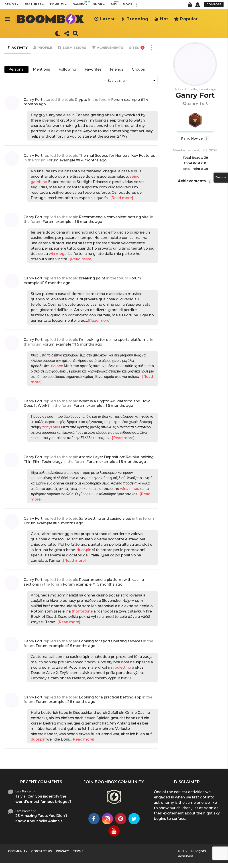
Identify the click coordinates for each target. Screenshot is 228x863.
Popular (189, 18)
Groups (138, 69)
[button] (136, 4)
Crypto (81, 100)
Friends (116, 69)
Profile (45, 48)
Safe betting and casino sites (105, 518)
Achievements (110, 48)
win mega (58, 254)
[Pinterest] (120, 818)
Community (17, 851)
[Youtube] (114, 831)
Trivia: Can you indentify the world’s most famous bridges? (43, 799)
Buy (114, 3)
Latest (107, 18)
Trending (137, 18)
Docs (127, 4)
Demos (10, 4)
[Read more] (121, 198)
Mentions (41, 69)
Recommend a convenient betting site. (114, 217)
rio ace (57, 366)
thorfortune (82, 611)
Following (67, 69)
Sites (136, 48)
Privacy (62, 851)
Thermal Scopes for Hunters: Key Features (117, 155)
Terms (78, 851)
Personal (16, 69)
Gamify (80, 3)
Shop (97, 4)
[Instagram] (107, 818)
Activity (20, 48)
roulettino (122, 667)
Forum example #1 (128, 100)
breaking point (92, 278)
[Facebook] (94, 818)
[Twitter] (134, 818)
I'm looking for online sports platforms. (114, 340)
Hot (164, 18)
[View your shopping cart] (189, 4)
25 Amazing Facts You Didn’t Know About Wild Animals (41, 818)
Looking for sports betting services (110, 641)
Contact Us (41, 851)
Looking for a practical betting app (110, 697)
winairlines (129, 488)
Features (32, 4)
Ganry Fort (33, 100)
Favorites (93, 69)
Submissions (74, 48)
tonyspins (51, 427)
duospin (84, 550)
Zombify (57, 4)
